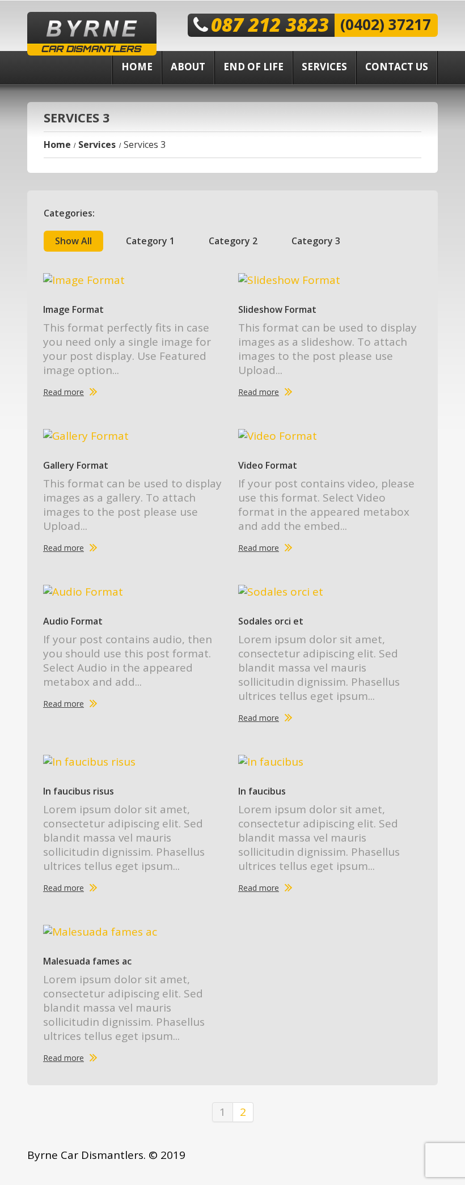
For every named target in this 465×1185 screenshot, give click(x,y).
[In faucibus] (330, 761)
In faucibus (262, 791)
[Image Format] (135, 280)
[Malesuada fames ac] (135, 931)
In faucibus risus (78, 791)
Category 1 (150, 241)
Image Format (73, 309)
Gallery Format (75, 465)
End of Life (253, 66)
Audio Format (73, 621)
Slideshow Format (277, 309)
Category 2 (233, 241)
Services (324, 66)
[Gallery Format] (135, 435)
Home (137, 66)
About (188, 66)
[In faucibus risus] (135, 761)
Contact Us (396, 66)
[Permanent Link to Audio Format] (135, 591)
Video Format (267, 465)
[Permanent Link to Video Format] (330, 435)
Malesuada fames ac (87, 961)
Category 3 (315, 241)
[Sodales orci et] (330, 591)
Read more (63, 392)
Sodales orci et (270, 621)
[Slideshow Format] (330, 280)
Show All (73, 241)
